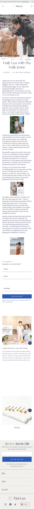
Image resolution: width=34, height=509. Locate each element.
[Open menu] (2, 6)
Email (6, 276)
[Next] (30, 343)
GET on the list (17, 459)
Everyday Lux (13, 58)
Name (6, 269)
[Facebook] (10, 504)
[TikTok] (15, 504)
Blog (4, 58)
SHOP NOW (25, 1)
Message (7, 288)
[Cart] (32, 6)
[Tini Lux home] (17, 498)
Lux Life (21, 58)
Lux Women (28, 58)
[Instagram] (5, 504)
